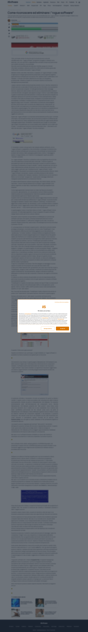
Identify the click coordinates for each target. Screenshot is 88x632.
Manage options (48, 328)
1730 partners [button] (28, 313)
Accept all (62, 328)
